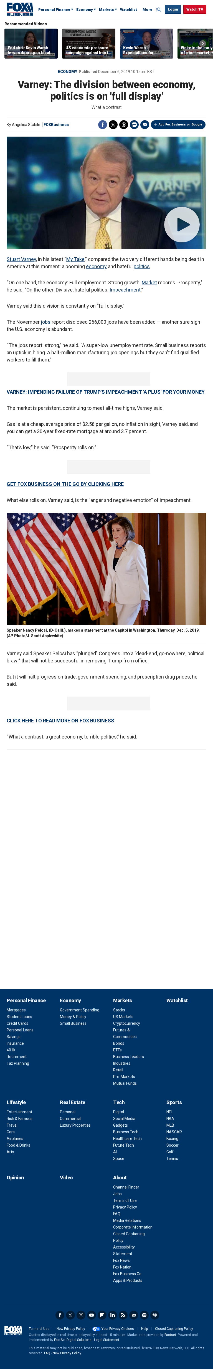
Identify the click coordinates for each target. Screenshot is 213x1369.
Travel (12, 1125)
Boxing (172, 1138)
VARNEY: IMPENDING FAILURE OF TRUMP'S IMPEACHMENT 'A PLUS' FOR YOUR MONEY (106, 392)
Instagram (81, 1315)
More (147, 9)
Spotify (144, 1315)
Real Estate (72, 1102)
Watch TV (194, 9)
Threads (123, 124)
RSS (123, 1315)
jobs (45, 322)
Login (173, 9)
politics (142, 266)
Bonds (118, 1043)
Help (144, 1329)
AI (115, 1152)
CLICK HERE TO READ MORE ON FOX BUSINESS (60, 721)
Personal (67, 1112)
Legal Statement (106, 1340)
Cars (11, 1132)
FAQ (116, 1214)
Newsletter (133, 1315)
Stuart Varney (21, 259)
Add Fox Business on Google (180, 124)
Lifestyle (16, 1102)
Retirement (17, 1056)
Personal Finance (54, 9)
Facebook (102, 124)
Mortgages (16, 1010)
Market (149, 282)
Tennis (172, 1158)
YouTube (91, 1315)
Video (66, 1177)
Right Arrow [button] (202, 43)
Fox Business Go (127, 1274)
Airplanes (15, 1138)
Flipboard (102, 1315)
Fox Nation (122, 1267)
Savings (14, 1036)
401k (11, 1050)
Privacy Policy (125, 1207)
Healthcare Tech (127, 1138)
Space (118, 1158)
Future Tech (123, 1145)
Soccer (172, 1145)
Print (134, 124)
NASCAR (174, 1132)
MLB (170, 1125)
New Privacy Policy (71, 1329)
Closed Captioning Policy (174, 1329)
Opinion (15, 1177)
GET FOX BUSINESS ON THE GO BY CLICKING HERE (65, 484)
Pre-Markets (124, 1076)
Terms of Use (125, 1200)
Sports (174, 1102)
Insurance (15, 1043)
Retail (118, 1070)
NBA (170, 1118)
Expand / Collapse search (159, 9)
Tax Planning (18, 1063)
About (120, 1177)
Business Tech (125, 1132)
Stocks (119, 1010)
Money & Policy (73, 1016)
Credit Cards (17, 1023)
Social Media (124, 1118)
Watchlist (128, 9)
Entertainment (19, 1112)
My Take (75, 259)
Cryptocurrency (126, 1023)
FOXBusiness (56, 124)
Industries (121, 1063)
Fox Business (20, 9)
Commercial (70, 1118)
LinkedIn (112, 1315)
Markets (106, 9)
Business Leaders (128, 1056)
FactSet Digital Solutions (73, 1340)
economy (96, 266)
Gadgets (120, 1125)
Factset (170, 1335)
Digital (118, 1112)
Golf (170, 1152)
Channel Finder (126, 1187)
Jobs (117, 1194)
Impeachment (125, 290)
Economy (84, 9)
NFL (169, 1112)
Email (144, 124)
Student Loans (19, 1016)
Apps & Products (127, 1280)
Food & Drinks (18, 1145)
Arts (10, 1152)
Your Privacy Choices (118, 1329)
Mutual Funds (125, 1083)
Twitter (113, 124)
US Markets (123, 1016)
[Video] (106, 193)
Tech (119, 1102)
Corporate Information (133, 1227)
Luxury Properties (75, 1125)
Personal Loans (20, 1030)
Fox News (121, 1260)
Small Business (73, 1023)
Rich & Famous (19, 1118)
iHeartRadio (154, 1315)
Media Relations (127, 1220)
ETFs (117, 1050)
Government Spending (79, 1010)
